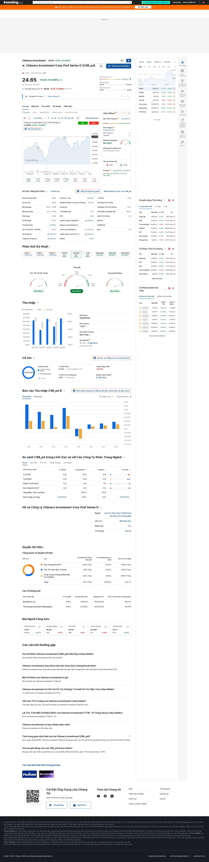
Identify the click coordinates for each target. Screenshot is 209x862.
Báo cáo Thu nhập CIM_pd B (42, 390)
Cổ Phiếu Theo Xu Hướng (151, 249)
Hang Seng (143, 108)
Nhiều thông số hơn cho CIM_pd (117, 191)
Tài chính (45, 106)
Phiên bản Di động (136, 794)
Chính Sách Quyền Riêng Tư (179, 856)
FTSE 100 (142, 112)
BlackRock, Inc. (29, 602)
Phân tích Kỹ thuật (35, 246)
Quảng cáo (164, 794)
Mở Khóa (125, 79)
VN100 (141, 92)
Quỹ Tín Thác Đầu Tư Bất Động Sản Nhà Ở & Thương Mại (118, 514)
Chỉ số (149, 62)
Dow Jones (143, 104)
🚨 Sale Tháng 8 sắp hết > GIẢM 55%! (156, 2)
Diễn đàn (68, 106)
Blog (130, 789)
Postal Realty (117, 626)
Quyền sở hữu (44, 112)
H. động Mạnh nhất (145, 206)
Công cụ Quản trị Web (137, 804)
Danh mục (133, 799)
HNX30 (141, 96)
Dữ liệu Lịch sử (57, 112)
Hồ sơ (35, 112)
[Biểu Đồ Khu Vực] (29, 118)
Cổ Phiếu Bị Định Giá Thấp (148, 289)
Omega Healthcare (53, 626)
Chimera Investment (31, 626)
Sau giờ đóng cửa (32, 89)
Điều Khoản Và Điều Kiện (157, 856)
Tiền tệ (141, 62)
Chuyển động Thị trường (150, 200)
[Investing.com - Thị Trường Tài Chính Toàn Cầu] (13, 2)
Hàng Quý (38, 396)
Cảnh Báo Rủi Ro (199, 856)
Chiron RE (71, 626)
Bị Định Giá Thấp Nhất (146, 296)
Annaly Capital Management (100, 626)
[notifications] (199, 2)
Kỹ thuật (57, 106)
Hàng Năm (26, 396)
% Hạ (165, 206)
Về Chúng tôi (165, 789)
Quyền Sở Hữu (32, 547)
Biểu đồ (34, 106)
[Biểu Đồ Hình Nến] (24, 118)
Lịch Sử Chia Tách (71, 112)
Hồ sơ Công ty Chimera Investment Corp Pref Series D (60, 507)
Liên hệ (162, 799)
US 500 (141, 100)
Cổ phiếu (167, 62)
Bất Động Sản (125, 521)
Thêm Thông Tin (54, 96)
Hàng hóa (157, 62)
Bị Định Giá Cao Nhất (164, 296)
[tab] (28, 254)
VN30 (141, 89)
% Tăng (158, 206)
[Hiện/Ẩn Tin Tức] (78, 118)
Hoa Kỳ (128, 531)
